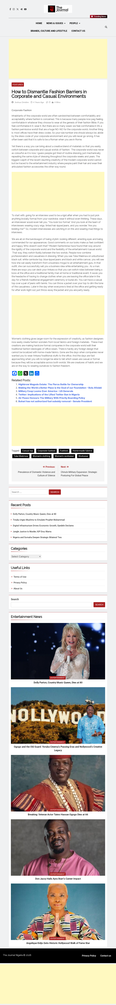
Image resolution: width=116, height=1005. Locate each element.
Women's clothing (41, 456)
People (74, 23)
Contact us (78, 31)
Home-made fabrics (82, 450)
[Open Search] (106, 27)
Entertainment (57, 678)
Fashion (64, 450)
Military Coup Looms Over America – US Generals (45, 391)
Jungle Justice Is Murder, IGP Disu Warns (32, 531)
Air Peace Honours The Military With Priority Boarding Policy (51, 397)
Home (39, 23)
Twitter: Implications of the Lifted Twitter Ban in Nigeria (49, 394)
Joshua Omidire (22, 102)
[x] (18, 9)
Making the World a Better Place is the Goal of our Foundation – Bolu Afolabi (60, 387)
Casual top (27, 450)
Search (15, 599)
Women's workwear (64, 456)
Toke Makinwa (21, 456)
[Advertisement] (58, 59)
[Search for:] (29, 492)
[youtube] (25, 9)
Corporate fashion (46, 450)
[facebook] (10, 9)
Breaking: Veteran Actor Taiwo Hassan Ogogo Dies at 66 (58, 814)
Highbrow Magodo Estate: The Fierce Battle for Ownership (50, 384)
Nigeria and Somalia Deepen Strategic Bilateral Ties (37, 537)
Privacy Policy (20, 582)
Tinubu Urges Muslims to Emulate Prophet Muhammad (39, 520)
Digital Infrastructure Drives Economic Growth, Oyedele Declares (43, 525)
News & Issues (54, 23)
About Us (18, 588)
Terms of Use (20, 577)
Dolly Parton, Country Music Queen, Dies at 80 (34, 514)
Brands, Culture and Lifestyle (49, 31)
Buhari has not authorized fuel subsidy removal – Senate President (55, 401)
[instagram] (14, 9)
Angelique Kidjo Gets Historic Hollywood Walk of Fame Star (58, 943)
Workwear (83, 456)
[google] (21, 9)
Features (18, 84)
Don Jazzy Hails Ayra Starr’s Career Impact (58, 878)
